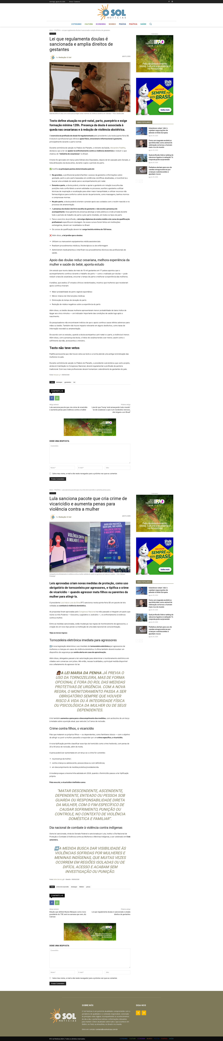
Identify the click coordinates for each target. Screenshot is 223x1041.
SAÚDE (171, 1039)
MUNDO (149, 1039)
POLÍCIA (156, 1039)
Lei (74, 382)
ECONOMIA (141, 1039)
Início (51, 30)
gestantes (68, 382)
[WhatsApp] (57, 398)
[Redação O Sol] (52, 57)
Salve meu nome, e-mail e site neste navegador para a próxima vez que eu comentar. (84, 473)
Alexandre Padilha (117, 148)
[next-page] (141, 181)
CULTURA (132, 1039)
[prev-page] (137, 181)
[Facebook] (169, 1)
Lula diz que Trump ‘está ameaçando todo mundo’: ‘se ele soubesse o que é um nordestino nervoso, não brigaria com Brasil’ (111, 409)
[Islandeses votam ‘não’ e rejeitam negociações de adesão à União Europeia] (141, 131)
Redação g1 (57, 375)
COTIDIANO (124, 1039)
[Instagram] (172, 1)
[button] (150, 24)
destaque (59, 382)
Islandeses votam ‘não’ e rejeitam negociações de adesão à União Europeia (158, 130)
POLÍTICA (57, 30)
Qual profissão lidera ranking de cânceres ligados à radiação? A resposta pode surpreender (161, 157)
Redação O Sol (65, 57)
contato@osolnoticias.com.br (107, 1029)
